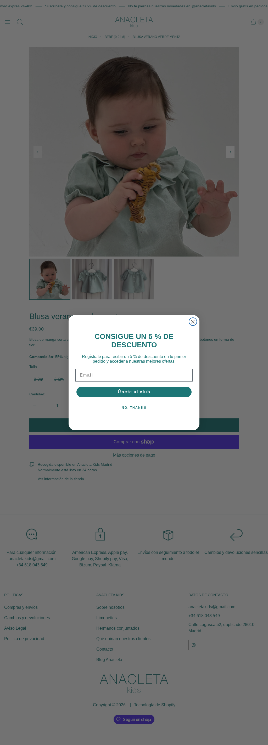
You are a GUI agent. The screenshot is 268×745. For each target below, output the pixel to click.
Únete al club (134, 392)
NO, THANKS (134, 408)
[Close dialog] (193, 322)
